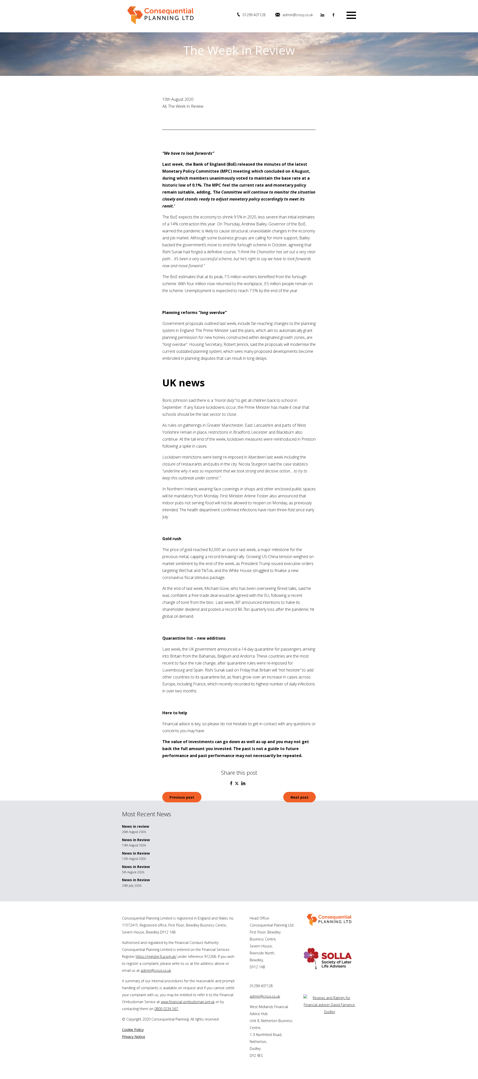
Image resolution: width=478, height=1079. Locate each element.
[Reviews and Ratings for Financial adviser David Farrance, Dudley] (329, 1011)
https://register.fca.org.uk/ (156, 956)
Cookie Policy (133, 1029)
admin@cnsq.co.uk (298, 14)
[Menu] (351, 14)
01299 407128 (253, 14)
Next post (299, 797)
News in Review (136, 839)
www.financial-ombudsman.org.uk (188, 1001)
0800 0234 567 (166, 1008)
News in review (135, 826)
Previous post (182, 797)
